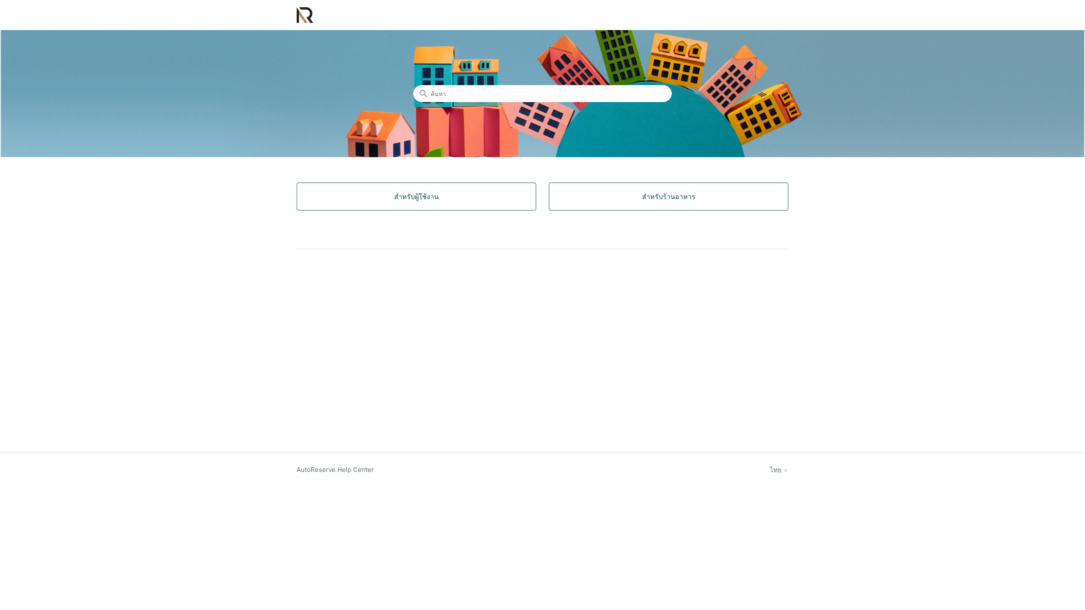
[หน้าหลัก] (305, 15)
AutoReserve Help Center (335, 470)
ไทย (776, 470)
